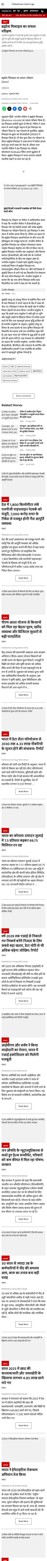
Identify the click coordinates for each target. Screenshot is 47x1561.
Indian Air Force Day (23, 366)
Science (5, 366)
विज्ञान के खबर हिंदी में (21, 376)
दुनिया (26, 11)
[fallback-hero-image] (10, 415)
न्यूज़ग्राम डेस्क (14, 94)
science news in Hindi (10, 371)
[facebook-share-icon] (15, 110)
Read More (23, 578)
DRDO (12, 366)
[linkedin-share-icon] (20, 110)
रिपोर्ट (17, 780)
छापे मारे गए (25, 1410)
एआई (12, 1079)
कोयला (14, 861)
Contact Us (6, 11)
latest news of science (10, 380)
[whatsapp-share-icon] (4, 110)
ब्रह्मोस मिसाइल (37, 371)
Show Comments (23, 396)
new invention (7, 376)
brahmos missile (24, 371)
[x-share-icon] (9, 110)
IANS (4, 528)
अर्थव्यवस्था (34, 11)
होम (14, 11)
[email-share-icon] (25, 110)
